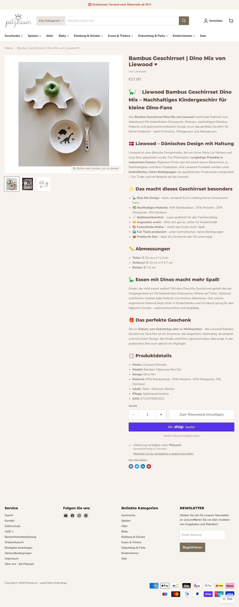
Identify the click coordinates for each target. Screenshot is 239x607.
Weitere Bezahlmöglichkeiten (181, 435)
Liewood (140, 71)
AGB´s (9, 531)
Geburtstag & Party (152, 36)
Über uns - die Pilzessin (19, 564)
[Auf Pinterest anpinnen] (149, 466)
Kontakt (9, 520)
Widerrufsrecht (14, 542)
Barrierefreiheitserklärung (20, 537)
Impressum (11, 558)
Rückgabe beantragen (18, 548)
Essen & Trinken (119, 36)
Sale (203, 36)
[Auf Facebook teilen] (131, 466)
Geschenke (13, 36)
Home (9, 48)
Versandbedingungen (18, 553)
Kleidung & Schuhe (87, 36)
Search (9, 515)
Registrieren (192, 547)
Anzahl (133, 405)
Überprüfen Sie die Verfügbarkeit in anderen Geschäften (163, 454)
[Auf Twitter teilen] (137, 466)
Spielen (33, 36)
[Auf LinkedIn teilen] (143, 466)
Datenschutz (12, 526)
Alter (49, 36)
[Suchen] (184, 20)
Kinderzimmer (183, 36)
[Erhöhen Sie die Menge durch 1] (161, 414)
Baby (63, 36)
